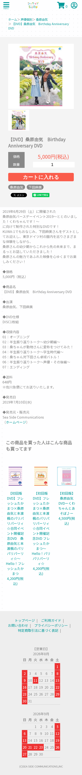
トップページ (25, 620)
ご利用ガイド (51, 620)
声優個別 (26, 19)
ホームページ (16, 422)
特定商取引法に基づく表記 (38, 630)
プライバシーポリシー (51, 625)
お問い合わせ (18, 625)
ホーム (12, 19)
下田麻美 (35, 187)
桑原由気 (42, 19)
